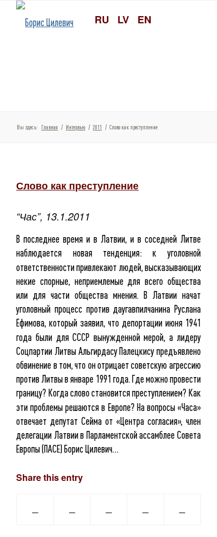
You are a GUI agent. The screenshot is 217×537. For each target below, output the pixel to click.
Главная (49, 127)
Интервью (75, 127)
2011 (97, 127)
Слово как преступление (77, 185)
